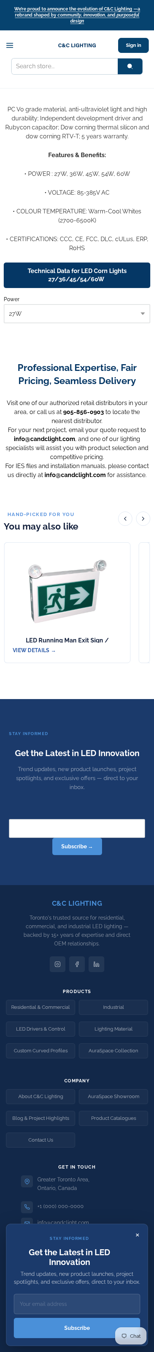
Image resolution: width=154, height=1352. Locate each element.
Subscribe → (77, 846)
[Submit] (130, 66)
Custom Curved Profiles (41, 1050)
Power (11, 299)
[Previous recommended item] (125, 519)
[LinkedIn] (96, 964)
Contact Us (40, 1140)
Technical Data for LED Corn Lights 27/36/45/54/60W (77, 275)
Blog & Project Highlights (40, 1118)
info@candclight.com (63, 1223)
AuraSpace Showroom (113, 1096)
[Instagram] (57, 964)
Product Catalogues (113, 1118)
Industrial (113, 1007)
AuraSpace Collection (113, 1050)
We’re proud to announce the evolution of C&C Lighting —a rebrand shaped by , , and (77, 15)
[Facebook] (77, 964)
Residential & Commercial (40, 1007)
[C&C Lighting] (77, 45)
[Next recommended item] (143, 519)
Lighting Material (114, 1029)
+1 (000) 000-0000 (60, 1206)
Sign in (133, 45)
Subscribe (77, 1328)
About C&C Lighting (40, 1096)
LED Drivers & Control (40, 1029)
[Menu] (13, 45)
